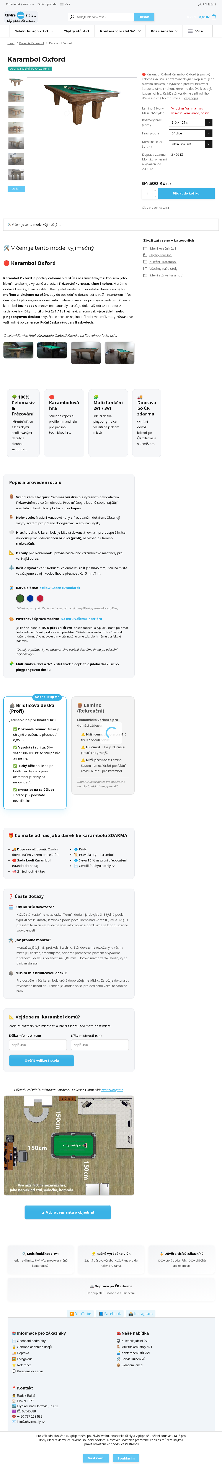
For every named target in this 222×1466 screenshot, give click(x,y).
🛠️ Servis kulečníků (130, 1359)
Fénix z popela (47, 4)
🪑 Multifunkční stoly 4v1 (134, 1347)
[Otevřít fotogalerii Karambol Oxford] (69, 353)
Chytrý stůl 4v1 (76, 31)
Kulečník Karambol (31, 43)
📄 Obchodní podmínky (29, 1341)
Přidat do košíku (186, 193)
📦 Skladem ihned (129, 1365)
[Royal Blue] (30, 598)
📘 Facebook (109, 1313)
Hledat (144, 17)
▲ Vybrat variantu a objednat (68, 1212)
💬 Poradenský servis (28, 1371)
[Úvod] (21, 17)
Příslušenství (162, 31)
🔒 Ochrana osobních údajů (32, 1347)
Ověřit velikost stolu (42, 1060)
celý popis (191, 98)
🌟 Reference (22, 1365)
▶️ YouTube (80, 1313)
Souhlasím (126, 1458)
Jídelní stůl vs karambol (166, 275)
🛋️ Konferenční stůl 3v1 (133, 1353)
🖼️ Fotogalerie (22, 1359)
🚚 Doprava (20, 1353)
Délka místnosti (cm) (25, 1036)
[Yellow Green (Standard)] (20, 599)
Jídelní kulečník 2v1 (31, 31)
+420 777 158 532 (29, 1416)
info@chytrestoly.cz (31, 1422)
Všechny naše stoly (163, 268)
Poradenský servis (18, 4)
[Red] (40, 598)
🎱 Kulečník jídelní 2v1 (132, 1341)
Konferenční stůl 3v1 (117, 31)
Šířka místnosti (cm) (86, 1036)
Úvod (11, 43)
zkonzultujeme (112, 1090)
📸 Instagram (140, 1313)
